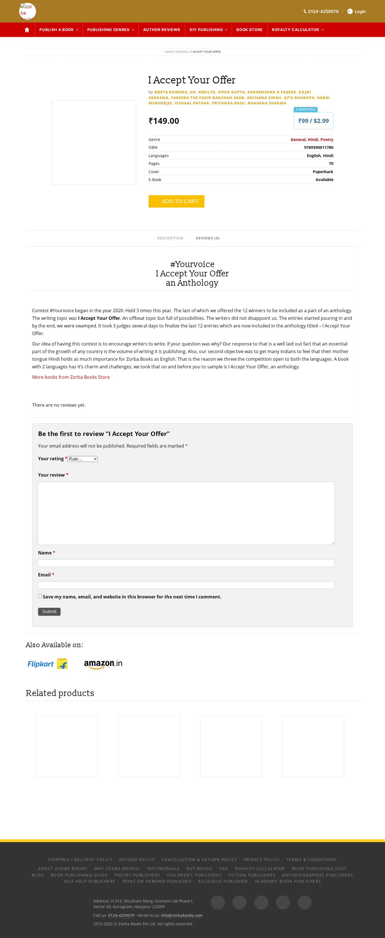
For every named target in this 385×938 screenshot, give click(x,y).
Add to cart (180, 201)
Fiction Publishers (252, 875)
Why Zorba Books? (117, 868)
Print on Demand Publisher (157, 881)
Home (169, 52)
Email (46, 575)
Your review (53, 475)
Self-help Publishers (90, 881)
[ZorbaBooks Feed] (218, 902)
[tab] (171, 237)
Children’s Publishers (194, 875)
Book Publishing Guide (79, 875)
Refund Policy (137, 859)
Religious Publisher (223, 881)
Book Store (249, 29)
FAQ (223, 868)
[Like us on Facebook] (240, 902)
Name (46, 553)
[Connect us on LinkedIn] (283, 902)
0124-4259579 (121, 915)
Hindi (313, 139)
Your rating (52, 458)
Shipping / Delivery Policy (80, 859)
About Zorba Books (62, 868)
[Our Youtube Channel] (305, 902)
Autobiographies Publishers (317, 875)
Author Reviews (161, 29)
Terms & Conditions (312, 859)
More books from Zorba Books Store (71, 377)
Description (170, 238)
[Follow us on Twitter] (261, 902)
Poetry (326, 139)
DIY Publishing (206, 29)
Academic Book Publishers (288, 881)
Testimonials (163, 868)
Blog (38, 875)
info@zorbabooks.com (182, 915)
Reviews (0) (208, 238)
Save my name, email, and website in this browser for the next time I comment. (132, 597)
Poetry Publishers (137, 875)
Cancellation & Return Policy (199, 859)
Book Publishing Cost (319, 868)
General (182, 52)
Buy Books (200, 868)
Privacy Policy (262, 859)
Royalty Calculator (295, 29)
